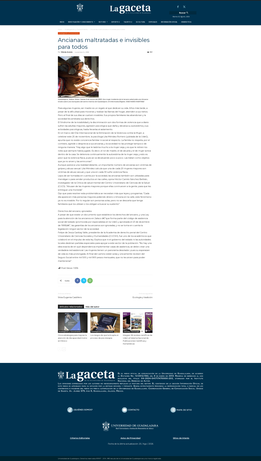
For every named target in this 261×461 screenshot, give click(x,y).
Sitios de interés (181, 438)
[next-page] (64, 349)
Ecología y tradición (143, 297)
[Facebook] (177, 7)
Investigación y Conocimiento (76, 29)
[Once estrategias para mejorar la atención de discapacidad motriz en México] (73, 322)
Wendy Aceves (67, 52)
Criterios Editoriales (80, 438)
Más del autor (92, 307)
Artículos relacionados (71, 307)
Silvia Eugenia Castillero (70, 297)
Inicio (60, 29)
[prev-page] (59, 349)
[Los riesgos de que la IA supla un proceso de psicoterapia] (105, 322)
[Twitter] (184, 7)
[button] (184, 12)
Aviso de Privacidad (130, 438)
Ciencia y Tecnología (131, 331)
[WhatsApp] (90, 280)
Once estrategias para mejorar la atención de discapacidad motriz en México (72, 338)
